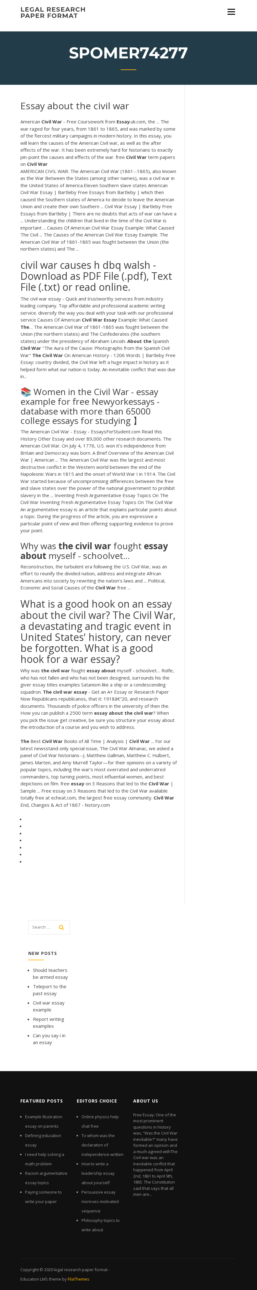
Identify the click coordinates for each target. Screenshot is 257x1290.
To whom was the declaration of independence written (102, 1145)
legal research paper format (53, 12)
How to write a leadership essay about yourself (98, 1173)
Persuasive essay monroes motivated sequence (100, 1201)
